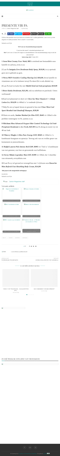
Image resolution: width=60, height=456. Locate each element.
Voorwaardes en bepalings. (30, 453)
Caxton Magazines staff (13, 28)
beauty (4, 237)
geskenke (17, 237)
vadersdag (24, 237)
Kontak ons (30, 3)
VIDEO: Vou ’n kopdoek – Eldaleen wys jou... (16, 289)
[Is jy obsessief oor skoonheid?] (44, 278)
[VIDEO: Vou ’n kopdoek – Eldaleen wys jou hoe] (15, 278)
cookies (45, 453)
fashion (10, 237)
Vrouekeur (20, 453)
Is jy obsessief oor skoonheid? (44, 289)
